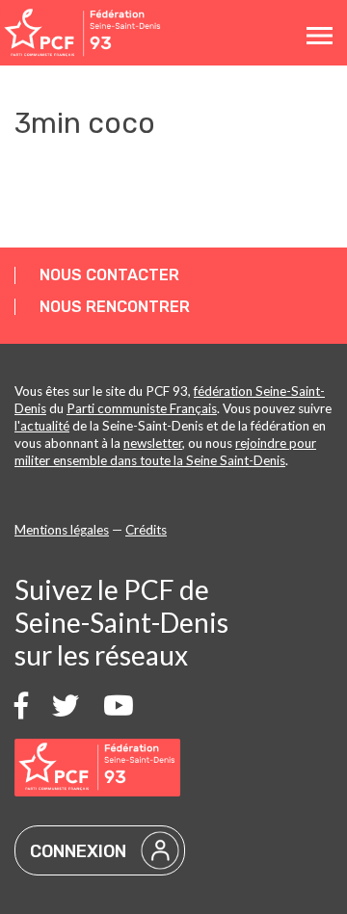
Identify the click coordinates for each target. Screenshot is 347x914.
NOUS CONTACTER (109, 275)
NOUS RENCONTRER (115, 307)
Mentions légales (61, 529)
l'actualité (41, 425)
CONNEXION (78, 851)
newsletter (152, 443)
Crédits (146, 529)
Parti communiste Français (142, 408)
